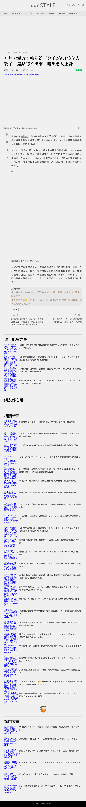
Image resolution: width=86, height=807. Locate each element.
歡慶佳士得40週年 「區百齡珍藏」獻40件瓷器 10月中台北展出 (47, 421)
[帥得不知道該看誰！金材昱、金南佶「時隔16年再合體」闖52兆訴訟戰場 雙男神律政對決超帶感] (11, 383)
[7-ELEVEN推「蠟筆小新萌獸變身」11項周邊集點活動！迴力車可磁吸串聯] (11, 507)
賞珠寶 (62, 13)
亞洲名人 (26, 52)
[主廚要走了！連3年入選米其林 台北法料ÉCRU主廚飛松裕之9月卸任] (11, 602)
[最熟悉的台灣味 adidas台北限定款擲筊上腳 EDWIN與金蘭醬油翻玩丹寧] (11, 614)
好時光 (52, 13)
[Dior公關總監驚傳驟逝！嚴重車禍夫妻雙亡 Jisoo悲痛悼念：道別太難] (11, 789)
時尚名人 (16, 13)
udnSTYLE (8, 52)
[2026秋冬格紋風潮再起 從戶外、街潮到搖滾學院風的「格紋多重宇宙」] (11, 448)
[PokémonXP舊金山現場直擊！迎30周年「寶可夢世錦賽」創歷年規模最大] (11, 566)
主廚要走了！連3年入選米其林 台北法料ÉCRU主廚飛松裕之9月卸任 (49, 598)
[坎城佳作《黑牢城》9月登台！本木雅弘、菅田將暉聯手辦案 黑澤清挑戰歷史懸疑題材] (11, 625)
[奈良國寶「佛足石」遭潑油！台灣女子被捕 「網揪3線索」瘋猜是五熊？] (11, 730)
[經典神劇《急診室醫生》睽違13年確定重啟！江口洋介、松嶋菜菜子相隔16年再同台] (11, 661)
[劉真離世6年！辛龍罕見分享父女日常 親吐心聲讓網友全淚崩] (11, 777)
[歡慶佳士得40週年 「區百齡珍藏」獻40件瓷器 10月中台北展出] (11, 424)
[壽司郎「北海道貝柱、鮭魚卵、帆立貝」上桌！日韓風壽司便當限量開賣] (11, 543)
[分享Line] (6, 142)
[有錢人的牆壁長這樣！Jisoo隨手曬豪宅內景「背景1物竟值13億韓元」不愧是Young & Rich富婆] (11, 696)
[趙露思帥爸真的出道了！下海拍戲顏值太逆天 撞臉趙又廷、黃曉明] (11, 742)
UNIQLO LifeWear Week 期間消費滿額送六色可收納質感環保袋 (47, 480)
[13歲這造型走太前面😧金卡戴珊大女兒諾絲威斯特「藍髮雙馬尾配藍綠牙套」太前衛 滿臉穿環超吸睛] (11, 684)
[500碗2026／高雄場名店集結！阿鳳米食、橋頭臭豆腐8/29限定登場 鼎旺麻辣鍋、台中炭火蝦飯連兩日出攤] (11, 472)
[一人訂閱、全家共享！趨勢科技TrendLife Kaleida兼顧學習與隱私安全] (11, 519)
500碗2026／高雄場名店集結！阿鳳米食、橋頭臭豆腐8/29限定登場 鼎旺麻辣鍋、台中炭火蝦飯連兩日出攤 (50, 470)
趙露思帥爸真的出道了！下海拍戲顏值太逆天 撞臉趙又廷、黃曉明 (48, 738)
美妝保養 (41, 13)
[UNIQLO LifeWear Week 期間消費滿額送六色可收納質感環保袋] (11, 484)
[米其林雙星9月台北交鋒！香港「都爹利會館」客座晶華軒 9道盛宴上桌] (11, 673)
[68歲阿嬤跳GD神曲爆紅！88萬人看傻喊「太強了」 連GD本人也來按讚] (11, 765)
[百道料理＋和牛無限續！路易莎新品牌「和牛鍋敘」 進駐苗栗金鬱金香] (11, 649)
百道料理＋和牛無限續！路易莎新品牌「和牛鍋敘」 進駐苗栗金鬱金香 (50, 646)
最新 (6, 13)
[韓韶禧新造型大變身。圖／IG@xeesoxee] (43, 100)
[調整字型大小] (6, 157)
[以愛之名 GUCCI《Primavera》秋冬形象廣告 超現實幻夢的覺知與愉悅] (11, 460)
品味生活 (73, 13)
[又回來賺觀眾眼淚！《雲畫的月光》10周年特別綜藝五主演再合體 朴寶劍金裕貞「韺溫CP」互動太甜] (11, 360)
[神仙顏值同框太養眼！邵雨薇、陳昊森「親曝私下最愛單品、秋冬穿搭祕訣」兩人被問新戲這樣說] (11, 372)
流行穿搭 (29, 13)
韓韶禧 (15, 310)
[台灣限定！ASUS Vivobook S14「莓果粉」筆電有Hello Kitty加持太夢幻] (11, 554)
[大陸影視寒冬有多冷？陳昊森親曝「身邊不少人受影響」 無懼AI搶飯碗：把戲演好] (11, 348)
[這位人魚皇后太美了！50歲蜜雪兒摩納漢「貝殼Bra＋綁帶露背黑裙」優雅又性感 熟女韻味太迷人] (11, 637)
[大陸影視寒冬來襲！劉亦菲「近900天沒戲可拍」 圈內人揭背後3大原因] (11, 753)
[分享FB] (6, 134)
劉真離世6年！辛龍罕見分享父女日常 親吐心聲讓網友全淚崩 (46, 774)
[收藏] (6, 149)
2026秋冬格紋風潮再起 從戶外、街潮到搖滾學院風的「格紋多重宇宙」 (50, 445)
